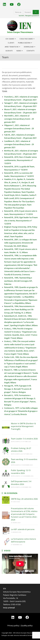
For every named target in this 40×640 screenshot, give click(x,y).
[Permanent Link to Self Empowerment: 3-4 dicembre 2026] (6, 484)
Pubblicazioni (24, 43)
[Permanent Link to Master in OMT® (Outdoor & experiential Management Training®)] (6, 427)
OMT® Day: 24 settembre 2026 (24, 499)
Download (29, 47)
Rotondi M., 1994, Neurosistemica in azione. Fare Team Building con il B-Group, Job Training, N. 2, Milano (19, 309)
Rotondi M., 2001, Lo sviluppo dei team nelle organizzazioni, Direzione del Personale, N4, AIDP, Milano (20, 242)
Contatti (31, 51)
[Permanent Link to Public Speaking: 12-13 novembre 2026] (6, 473)
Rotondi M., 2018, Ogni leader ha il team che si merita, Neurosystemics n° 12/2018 (21, 220)
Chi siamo (10, 39)
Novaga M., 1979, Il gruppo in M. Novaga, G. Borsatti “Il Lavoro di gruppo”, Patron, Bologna (17, 389)
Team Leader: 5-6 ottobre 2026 (24, 438)
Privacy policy (13, 625)
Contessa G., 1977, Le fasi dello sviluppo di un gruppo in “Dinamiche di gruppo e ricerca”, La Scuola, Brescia (21, 411)
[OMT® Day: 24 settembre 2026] (6, 500)
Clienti (11, 43)
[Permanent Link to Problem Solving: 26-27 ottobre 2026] (6, 450)
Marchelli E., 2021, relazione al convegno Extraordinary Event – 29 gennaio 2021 (19, 118)
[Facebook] (19, 4)
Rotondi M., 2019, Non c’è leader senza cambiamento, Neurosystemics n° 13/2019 (20, 160)
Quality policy (27, 625)
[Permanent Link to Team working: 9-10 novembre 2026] (6, 462)
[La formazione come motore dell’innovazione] (6, 541)
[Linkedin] (4, 4)
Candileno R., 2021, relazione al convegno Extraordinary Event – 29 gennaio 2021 (19, 144)
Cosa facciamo (26, 39)
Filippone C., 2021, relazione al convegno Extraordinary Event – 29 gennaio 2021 (19, 128)
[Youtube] (11, 4)
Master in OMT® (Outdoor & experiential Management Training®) (23, 426)
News (19, 51)
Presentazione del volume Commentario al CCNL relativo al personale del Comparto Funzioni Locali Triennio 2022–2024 (24, 514)
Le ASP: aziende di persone (22, 529)
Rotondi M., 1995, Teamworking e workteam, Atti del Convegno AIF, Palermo (18, 281)
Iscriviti (21, 16)
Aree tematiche (12, 47)
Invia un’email (9, 607)
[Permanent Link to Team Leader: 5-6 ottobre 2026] (6, 440)
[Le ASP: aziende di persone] (6, 530)
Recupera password (32, 16)
